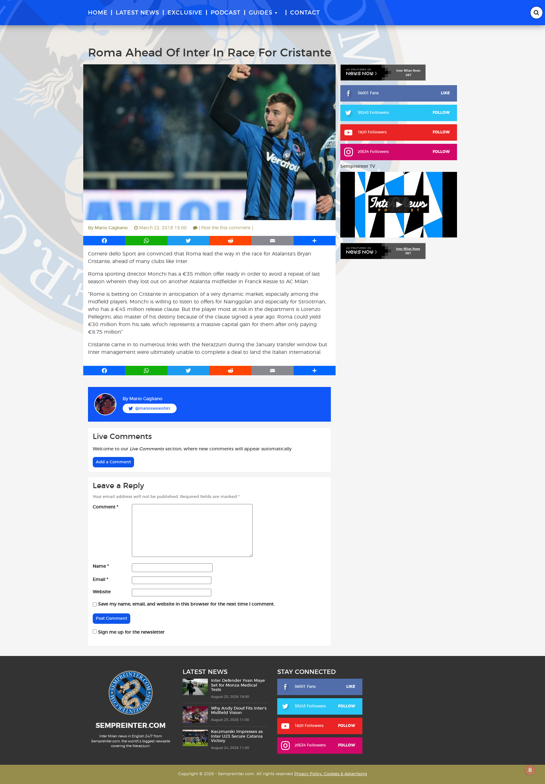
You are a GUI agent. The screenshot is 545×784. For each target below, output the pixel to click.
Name (101, 566)
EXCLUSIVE (184, 13)
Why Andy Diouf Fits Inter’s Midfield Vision (239, 710)
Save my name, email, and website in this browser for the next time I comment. (186, 604)
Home (98, 13)
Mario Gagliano (111, 228)
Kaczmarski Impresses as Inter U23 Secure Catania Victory (237, 736)
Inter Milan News (408, 248)
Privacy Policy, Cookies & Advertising (330, 774)
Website (102, 592)
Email (100, 579)
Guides (260, 13)
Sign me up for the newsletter (131, 632)
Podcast (226, 13)
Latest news (137, 13)
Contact (305, 13)
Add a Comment (113, 462)
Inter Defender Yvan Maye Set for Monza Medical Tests (238, 685)
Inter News (408, 70)
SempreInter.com (131, 725)
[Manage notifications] (530, 770)
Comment (105, 507)
